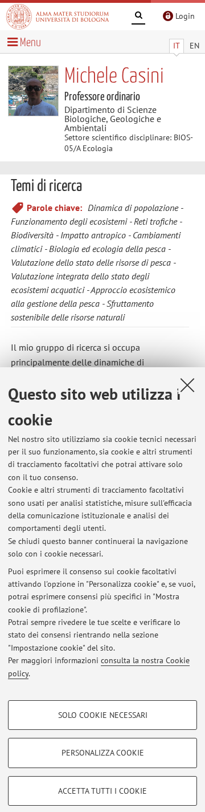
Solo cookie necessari (102, 715)
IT (176, 45)
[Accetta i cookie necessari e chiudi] (187, 385)
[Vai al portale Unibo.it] (57, 16)
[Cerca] (138, 17)
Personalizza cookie (103, 753)
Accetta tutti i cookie (102, 791)
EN (194, 45)
